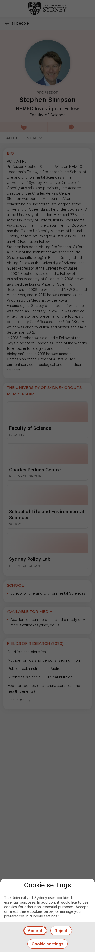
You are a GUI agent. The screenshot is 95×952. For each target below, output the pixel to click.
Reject (61, 930)
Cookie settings (47, 943)
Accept (35, 930)
